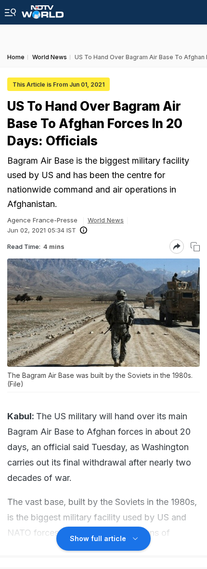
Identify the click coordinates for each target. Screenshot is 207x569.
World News (106, 220)
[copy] (195, 246)
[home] (43, 9)
